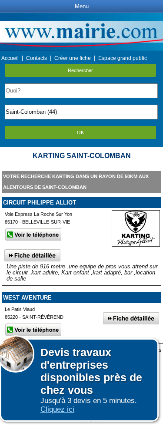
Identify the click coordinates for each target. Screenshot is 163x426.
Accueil (10, 58)
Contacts (36, 58)
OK (80, 132)
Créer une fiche (72, 58)
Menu (82, 6)
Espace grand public (122, 58)
